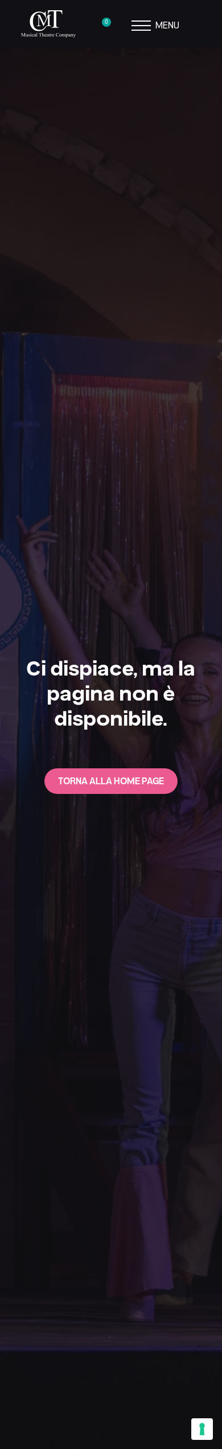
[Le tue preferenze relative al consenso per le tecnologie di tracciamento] (202, 1429)
